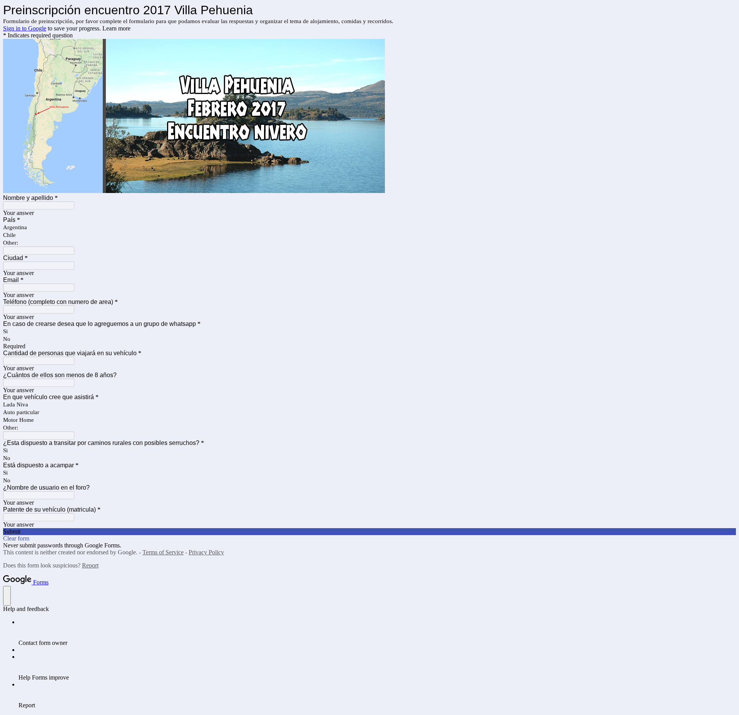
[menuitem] (377, 632)
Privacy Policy (206, 552)
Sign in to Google (24, 28)
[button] (369, 531)
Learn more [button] (116, 28)
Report (90, 565)
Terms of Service (163, 552)
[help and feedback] (7, 596)
